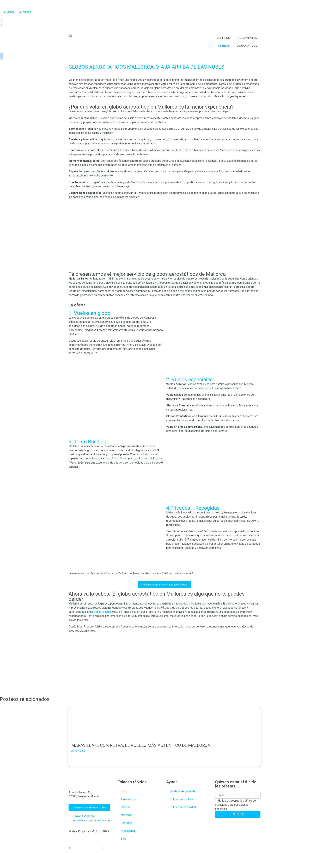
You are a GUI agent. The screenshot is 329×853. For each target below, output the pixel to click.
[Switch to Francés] (25, 12)
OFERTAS (224, 45)
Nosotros (126, 815)
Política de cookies (181, 799)
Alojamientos (128, 799)
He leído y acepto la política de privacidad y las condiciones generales (235, 804)
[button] (1, 738)
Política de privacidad (183, 807)
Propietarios (128, 830)
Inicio (124, 791)
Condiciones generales (183, 791)
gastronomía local (100, 611)
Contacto (126, 823)
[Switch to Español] (9, 12)
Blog (123, 838)
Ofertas (125, 807)
